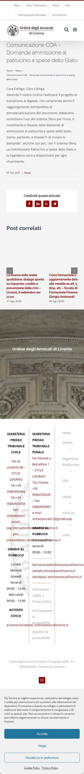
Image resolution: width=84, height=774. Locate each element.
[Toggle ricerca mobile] (66, 29)
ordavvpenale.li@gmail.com (52, 519)
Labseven (59, 667)
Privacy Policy (50, 768)
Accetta (42, 734)
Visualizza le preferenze (42, 757)
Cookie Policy (32, 768)
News (27, 173)
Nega (42, 746)
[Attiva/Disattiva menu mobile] (75, 29)
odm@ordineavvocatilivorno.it (53, 571)
